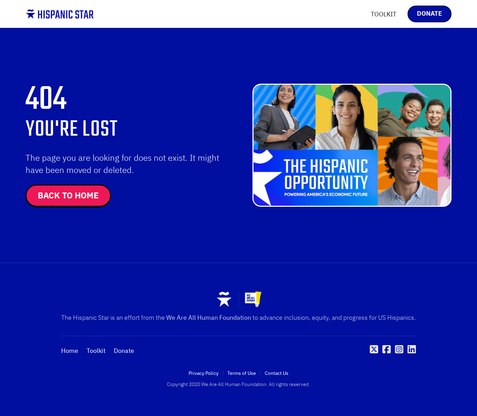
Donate (124, 351)
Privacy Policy (204, 373)
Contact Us (276, 373)
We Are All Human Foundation (208, 317)
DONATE (429, 13)
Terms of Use (241, 373)
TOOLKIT (383, 14)
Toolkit (96, 351)
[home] (59, 14)
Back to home (68, 195)
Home (69, 351)
